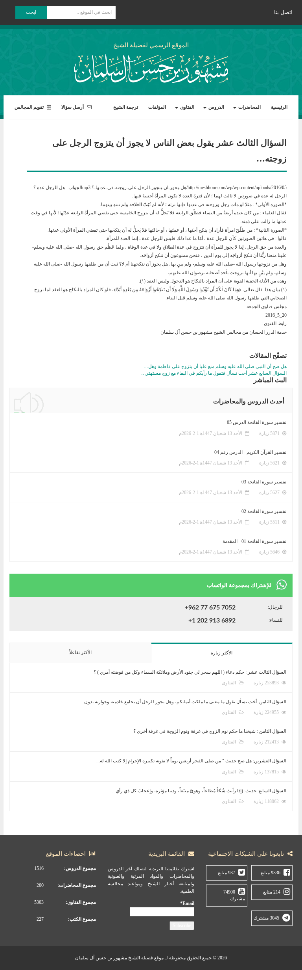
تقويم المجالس (30, 107)
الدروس (215, 107)
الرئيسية (279, 107)
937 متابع (226, 872)
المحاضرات (249, 107)
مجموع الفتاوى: (81, 902)
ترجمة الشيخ (125, 107)
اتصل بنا (283, 12)
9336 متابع (270, 872)
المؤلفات (157, 107)
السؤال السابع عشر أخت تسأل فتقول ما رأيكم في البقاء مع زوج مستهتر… (214, 373)
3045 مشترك (266, 918)
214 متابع (271, 892)
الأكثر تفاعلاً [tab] (80, 652)
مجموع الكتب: (82, 919)
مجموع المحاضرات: (76, 885)
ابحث (31, 12)
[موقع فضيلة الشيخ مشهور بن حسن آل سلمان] (151, 67)
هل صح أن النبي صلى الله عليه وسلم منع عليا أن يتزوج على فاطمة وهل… (215, 366)
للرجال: (275, 607)
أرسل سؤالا (73, 107)
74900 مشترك (234, 895)
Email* (187, 903)
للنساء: (276, 620)
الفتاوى (186, 107)
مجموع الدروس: (80, 868)
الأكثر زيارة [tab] (221, 653)
